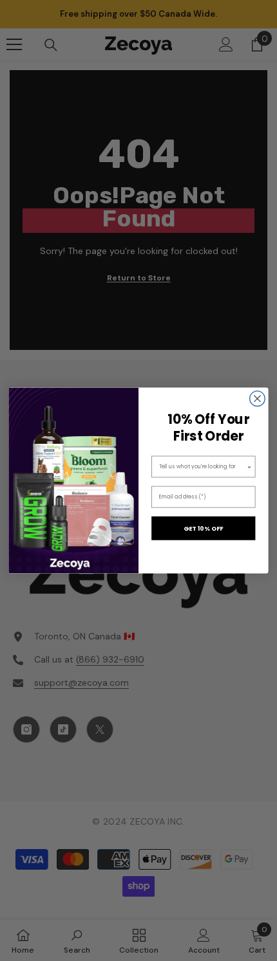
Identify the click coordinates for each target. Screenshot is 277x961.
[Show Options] (249, 466)
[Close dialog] (257, 399)
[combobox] (203, 466)
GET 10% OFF (204, 528)
